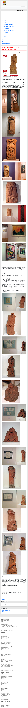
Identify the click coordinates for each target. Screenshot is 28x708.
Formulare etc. (4, 641)
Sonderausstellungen (7, 22)
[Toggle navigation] (23, 7)
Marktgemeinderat (5, 637)
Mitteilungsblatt (4, 624)
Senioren (3, 679)
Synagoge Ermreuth (6, 36)
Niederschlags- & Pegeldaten (7, 630)
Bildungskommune (5, 684)
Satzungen (3, 640)
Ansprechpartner (4, 635)
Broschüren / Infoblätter (6, 642)
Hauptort (3, 658)
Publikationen (6, 28)
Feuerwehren (5, 37)
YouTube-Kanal (5, 612)
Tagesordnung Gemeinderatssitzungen (9, 626)
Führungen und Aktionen (8, 26)
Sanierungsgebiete (5, 650)
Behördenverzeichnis (5, 643)
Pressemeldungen (5, 623)
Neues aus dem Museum (8, 24)
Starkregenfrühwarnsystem (7, 665)
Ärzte (2, 702)
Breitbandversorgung (5, 669)
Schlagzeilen (3, 621)
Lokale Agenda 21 (5, 648)
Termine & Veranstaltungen (6, 625)
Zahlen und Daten (5, 661)
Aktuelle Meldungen (5, 620)
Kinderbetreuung (4, 677)
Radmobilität (4, 667)
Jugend (2, 678)
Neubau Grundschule (5, 666)
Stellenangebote (4, 647)
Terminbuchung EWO (5, 652)
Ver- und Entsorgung (5, 644)
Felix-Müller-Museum (6, 20)
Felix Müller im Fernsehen (8, 30)
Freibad (3, 41)
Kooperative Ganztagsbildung (7, 676)
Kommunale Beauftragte (6, 638)
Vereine (3, 15)
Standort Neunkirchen (5, 705)
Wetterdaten (3, 629)
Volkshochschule (4, 675)
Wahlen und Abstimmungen (7, 646)
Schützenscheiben (7, 34)
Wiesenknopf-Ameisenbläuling (7, 670)
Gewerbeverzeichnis (6, 610)
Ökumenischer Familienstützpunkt (8, 681)
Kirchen (4, 17)
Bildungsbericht (4, 683)
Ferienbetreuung (4, 682)
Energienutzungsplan (5, 664)
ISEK (2, 649)
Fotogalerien (3, 663)
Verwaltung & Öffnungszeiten (7, 633)
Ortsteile (3, 659)
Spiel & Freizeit (5, 39)
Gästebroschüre (4, 656)
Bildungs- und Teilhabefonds (7, 686)
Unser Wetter (4, 627)
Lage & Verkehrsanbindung (7, 660)
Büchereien (4, 19)
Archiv (3, 599)
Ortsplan (3, 655)
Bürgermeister (4, 636)
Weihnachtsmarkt (6, 43)
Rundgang (5, 32)
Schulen (3, 673)
